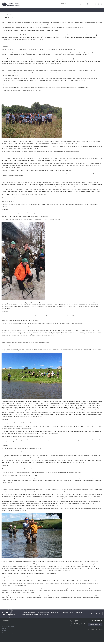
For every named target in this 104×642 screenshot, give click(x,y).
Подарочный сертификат (8, 626)
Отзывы (4, 630)
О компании (5, 620)
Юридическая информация (9, 633)
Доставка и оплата (7, 624)
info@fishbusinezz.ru (78, 621)
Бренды (4, 628)
